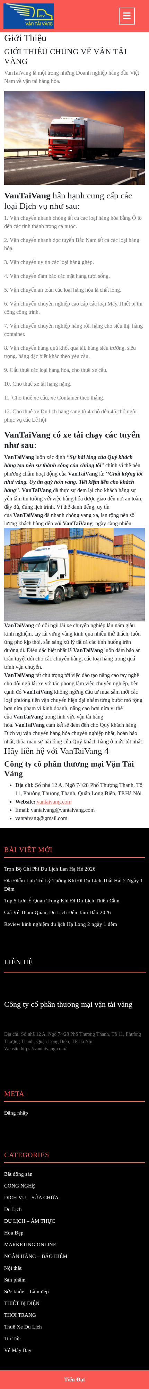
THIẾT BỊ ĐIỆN (22, 1303)
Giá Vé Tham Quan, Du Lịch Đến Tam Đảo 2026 (57, 912)
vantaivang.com (54, 802)
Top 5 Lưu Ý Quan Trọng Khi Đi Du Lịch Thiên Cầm (62, 900)
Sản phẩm (15, 1280)
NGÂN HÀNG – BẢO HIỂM (35, 1256)
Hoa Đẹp (14, 1233)
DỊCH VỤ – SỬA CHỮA (31, 1197)
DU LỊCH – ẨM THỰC (29, 1221)
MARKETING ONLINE (30, 1244)
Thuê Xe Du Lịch (23, 1327)
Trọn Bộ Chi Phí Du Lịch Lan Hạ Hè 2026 (50, 869)
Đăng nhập (16, 1113)
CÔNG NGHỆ (19, 1186)
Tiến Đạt (74, 1379)
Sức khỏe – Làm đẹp (26, 1291)
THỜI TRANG (20, 1315)
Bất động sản (18, 1174)
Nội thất (12, 1268)
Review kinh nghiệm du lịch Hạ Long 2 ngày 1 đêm (60, 924)
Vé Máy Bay (18, 1350)
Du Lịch (13, 1209)
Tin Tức (12, 1338)
